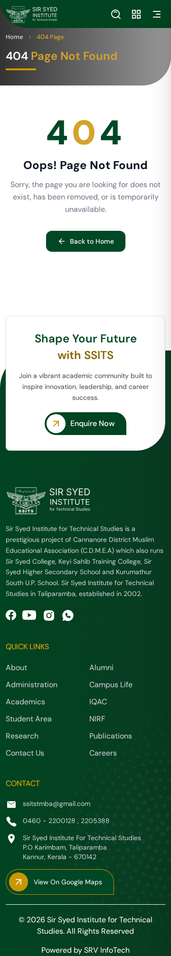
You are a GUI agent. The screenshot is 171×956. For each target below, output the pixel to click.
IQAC (98, 702)
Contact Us (25, 753)
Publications (110, 736)
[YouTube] (29, 615)
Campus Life (111, 685)
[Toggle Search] (115, 14)
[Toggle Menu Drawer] (156, 14)
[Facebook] (11, 615)
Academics (25, 702)
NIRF (97, 719)
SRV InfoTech (107, 950)
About (16, 667)
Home (14, 37)
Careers (103, 753)
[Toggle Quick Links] (136, 14)
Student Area (29, 719)
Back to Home (92, 241)
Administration (31, 685)
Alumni (101, 667)
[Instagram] (49, 615)
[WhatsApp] (68, 615)
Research (22, 736)
